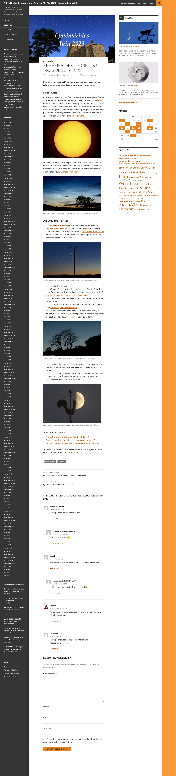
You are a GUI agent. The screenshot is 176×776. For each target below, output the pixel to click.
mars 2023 (7, 249)
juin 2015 (7, 536)
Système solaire (152, 195)
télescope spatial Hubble (129, 201)
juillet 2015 (7, 532)
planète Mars (62, 225)
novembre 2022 (9, 261)
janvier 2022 (8, 292)
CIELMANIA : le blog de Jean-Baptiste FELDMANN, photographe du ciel (40, 3)
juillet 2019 (7, 384)
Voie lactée (97, 100)
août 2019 (7, 381)
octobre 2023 (8, 227)
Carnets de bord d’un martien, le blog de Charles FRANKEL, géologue (14, 591)
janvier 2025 (8, 181)
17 (133, 128)
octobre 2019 (8, 375)
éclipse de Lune (146, 206)
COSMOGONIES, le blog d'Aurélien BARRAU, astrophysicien (14, 600)
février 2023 (8, 252)
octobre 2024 (8, 190)
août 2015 (7, 529)
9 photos (135, 86)
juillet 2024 (7, 200)
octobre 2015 (8, 523)
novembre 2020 (9, 335)
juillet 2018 (7, 421)
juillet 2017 (7, 458)
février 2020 (8, 363)
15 (122, 128)
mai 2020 (7, 354)
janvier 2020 (8, 366)
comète (135, 158)
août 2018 (7, 418)
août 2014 (7, 566)
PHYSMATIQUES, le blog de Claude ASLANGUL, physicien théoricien (14, 639)
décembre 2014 (9, 554)
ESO (140, 167)
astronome (140, 155)
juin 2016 (7, 499)
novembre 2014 (9, 557)
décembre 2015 (9, 517)
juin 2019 (7, 388)
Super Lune (142, 195)
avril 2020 (7, 357)
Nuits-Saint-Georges (127, 180)
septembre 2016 (9, 489)
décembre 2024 (9, 184)
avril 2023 (7, 246)
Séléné (121, 198)
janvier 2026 (8, 144)
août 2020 (7, 344)
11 (139, 124)
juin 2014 (7, 573)
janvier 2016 (8, 514)
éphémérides (50, 461)
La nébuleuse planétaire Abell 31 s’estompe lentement (64, 474)
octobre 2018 (8, 412)
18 (139, 128)
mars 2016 (7, 508)
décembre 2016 (9, 480)
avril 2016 (7, 505)
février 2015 (8, 548)
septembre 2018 (9, 415)
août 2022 (7, 270)
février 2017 (8, 474)
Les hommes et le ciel (12, 39)
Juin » (155, 139)
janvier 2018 (8, 440)
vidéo (141, 201)
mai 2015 (7, 539)
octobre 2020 (8, 338)
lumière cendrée (128, 172)
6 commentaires (89, 75)
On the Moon (129, 183)
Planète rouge (126, 188)
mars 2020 (7, 360)
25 (139, 132)
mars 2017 (7, 471)
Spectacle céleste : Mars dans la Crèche (58, 483)
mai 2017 (7, 465)
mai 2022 (7, 280)
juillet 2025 (7, 163)
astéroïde (148, 155)
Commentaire (50, 673)
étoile (137, 208)
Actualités (48, 61)
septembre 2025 (9, 156)
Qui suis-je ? (142, 3)
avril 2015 (7, 542)
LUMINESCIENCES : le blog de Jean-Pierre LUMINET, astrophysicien (14, 621)
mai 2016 (7, 502)
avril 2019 (7, 394)
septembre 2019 (9, 378)
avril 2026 (7, 135)
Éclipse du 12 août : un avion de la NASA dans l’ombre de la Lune (14, 107)
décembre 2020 (9, 332)
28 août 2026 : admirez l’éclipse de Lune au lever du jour (13, 61)
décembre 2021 (9, 295)
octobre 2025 (8, 153)
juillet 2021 (7, 311)
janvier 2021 (8, 329)
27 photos (136, 46)
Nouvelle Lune (146, 177)
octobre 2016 (8, 486)
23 (128, 132)
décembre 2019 (9, 369)
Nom (46, 706)
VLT (145, 201)
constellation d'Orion (129, 160)
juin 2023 (61, 461)
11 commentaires (140, 56)
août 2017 (7, 455)
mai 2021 (7, 317)
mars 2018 (7, 434)
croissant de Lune (128, 167)
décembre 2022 (9, 258)
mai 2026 (7, 132)
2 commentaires (139, 95)
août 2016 (7, 492)
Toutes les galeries (128, 102)
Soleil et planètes (10, 34)
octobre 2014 (8, 560)
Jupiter (150, 167)
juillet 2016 (7, 495)
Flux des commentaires (11, 673)
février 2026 (8, 141)
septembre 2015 (9, 526)
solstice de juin (63, 364)
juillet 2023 (7, 237)
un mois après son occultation (64, 307)
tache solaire (128, 198)
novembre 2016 (9, 483)
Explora (6, 614)
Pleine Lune (142, 188)
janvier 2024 (8, 218)
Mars (123, 176)
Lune (141, 172)
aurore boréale (124, 158)
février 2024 (8, 215)
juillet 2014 (7, 569)
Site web (47, 728)
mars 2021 (7, 323)
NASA (138, 177)
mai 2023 (7, 243)
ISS (143, 168)
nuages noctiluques (69, 171)
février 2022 (8, 289)
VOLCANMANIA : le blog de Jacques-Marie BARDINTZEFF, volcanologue (13, 649)
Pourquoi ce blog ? (127, 3)
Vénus (87, 228)
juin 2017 (7, 462)
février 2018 (8, 437)
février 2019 (8, 400)
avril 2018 (7, 431)
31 (133, 135)
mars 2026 (7, 138)
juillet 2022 (7, 274)
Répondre (56, 519)
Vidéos (151, 3)
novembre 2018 (9, 409)
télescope (139, 197)
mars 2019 (7, 397)
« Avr (122, 139)
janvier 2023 (8, 255)
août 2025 (7, 159)
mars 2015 (7, 545)
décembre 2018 (9, 406)
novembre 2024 (9, 187)
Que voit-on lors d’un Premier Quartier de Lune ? (67, 437)
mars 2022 (7, 286)
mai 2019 (7, 391)
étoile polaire (145, 209)
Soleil (152, 192)
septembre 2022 (9, 267)
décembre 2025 (9, 147)
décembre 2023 (9, 221)
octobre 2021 (8, 301)
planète (151, 183)
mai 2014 (7, 576)
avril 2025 (7, 172)
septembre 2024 (9, 193)
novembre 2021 (9, 298)
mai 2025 (7, 169)
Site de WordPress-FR (11, 676)
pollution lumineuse (128, 192)
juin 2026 (7, 129)
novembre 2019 (9, 372)
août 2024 (7, 196)
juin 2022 (7, 277)
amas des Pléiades (127, 155)
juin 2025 (7, 166)
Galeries (129, 18)
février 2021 (8, 326)
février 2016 (8, 511)
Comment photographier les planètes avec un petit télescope (72, 443)
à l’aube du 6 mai (77, 115)
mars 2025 (7, 175)
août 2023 (7, 233)
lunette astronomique (151, 173)
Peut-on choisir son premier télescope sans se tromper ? (70, 440)
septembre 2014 (9, 563)
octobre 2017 (8, 449)
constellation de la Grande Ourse (129, 163)
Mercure (73, 316)
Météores (7, 30)
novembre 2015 (9, 520)
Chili (130, 158)
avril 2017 (7, 468)
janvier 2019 (8, 403)
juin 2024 (7, 203)
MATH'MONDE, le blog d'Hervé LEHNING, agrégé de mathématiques (14, 630)
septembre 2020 (9, 341)
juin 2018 (7, 425)
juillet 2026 (7, 126)
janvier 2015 (8, 551)
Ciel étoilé (8, 25)
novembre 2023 (9, 224)
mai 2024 (7, 206)
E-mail (46, 717)
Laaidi (52, 556)
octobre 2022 (8, 264)
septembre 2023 (9, 230)
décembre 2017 (9, 443)
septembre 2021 (9, 304)
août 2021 (7, 307)
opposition (143, 184)
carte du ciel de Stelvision (93, 231)
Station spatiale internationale (129, 195)
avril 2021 (7, 320)
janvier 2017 (8, 477)
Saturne (142, 192)
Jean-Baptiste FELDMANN (68, 75)
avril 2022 (7, 283)
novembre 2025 (9, 150)
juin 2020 (7, 351)
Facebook (75, 452)
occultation (139, 180)
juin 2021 (7, 314)
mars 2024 (7, 212)
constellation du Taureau (147, 164)
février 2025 (8, 178)
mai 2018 (7, 428)
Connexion (7, 667)
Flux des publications (11, 670)
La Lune (6, 20)
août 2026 (7, 122)
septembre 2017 (9, 452)
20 (150, 128)
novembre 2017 (9, 446)
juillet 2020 (7, 347)
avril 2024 (7, 209)
